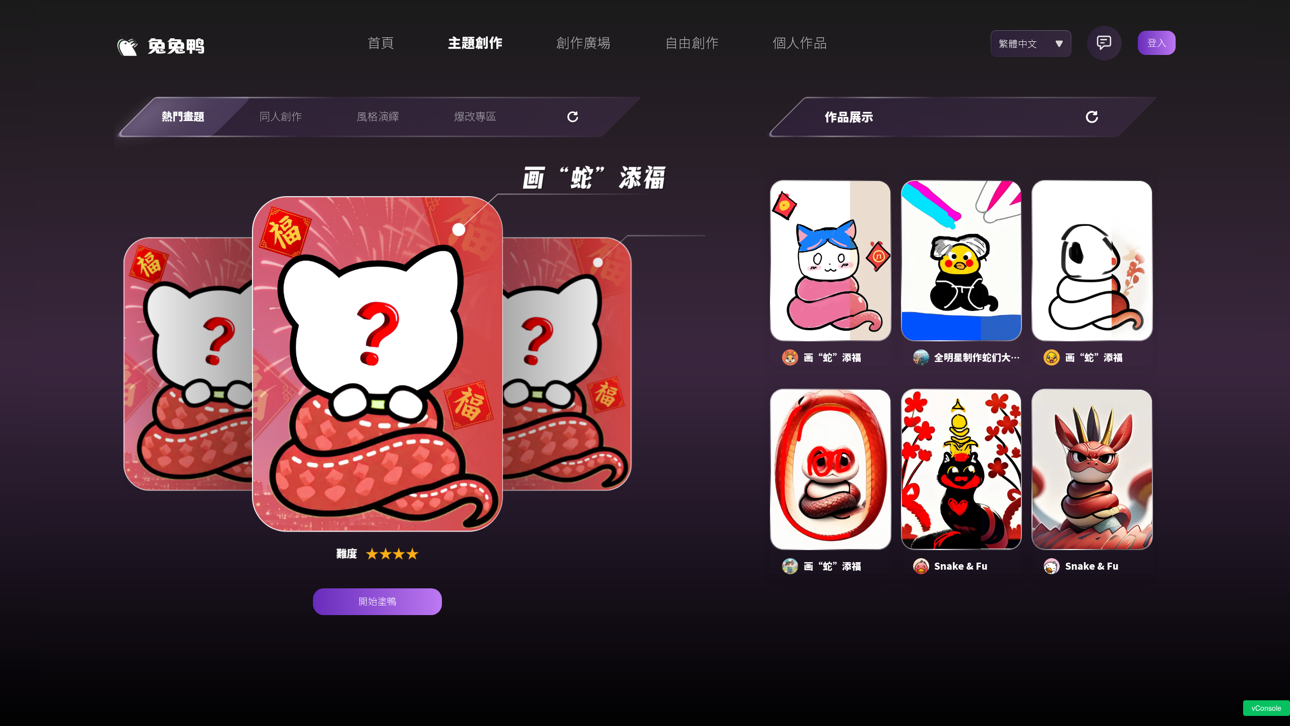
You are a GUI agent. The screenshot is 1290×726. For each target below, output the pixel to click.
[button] (790, 357)
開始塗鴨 (377, 601)
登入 (1157, 42)
